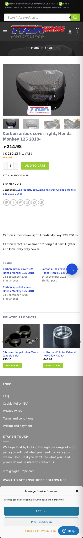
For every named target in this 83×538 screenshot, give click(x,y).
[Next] (73, 90)
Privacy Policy (48, 530)
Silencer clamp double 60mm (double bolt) (20, 354)
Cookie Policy (32, 530)
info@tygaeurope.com (19, 471)
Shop (48, 47)
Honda (62, 189)
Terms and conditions (18, 418)
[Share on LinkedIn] (41, 202)
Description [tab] (12, 225)
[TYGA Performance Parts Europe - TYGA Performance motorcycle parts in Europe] (37, 31)
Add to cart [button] (13, 365)
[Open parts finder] (72, 269)
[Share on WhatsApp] (6, 202)
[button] (77, 491)
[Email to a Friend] (27, 202)
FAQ (6, 396)
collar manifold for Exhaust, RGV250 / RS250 (59, 354)
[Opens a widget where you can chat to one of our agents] (68, 531)
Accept (41, 511)
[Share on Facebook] (13, 202)
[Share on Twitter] (20, 202)
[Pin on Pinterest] (34, 202)
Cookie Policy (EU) (15, 403)
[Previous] (9, 90)
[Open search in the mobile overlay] (42, 17)
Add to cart (35, 165)
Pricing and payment (17, 426)
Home (35, 47)
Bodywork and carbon (44, 189)
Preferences (41, 522)
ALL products (23, 189)
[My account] (70, 31)
